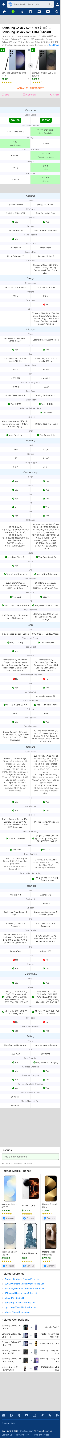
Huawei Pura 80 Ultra (49, 1205)
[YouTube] (27, 1415)
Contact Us (7, 1435)
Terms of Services (41, 1435)
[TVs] (48, 12)
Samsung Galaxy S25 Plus (9, 1253)
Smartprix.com (26, 1431)
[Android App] (57, 1415)
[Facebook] (11, 1415)
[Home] (4, 12)
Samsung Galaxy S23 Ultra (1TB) (14, 74)
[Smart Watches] (56, 12)
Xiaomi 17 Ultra (28, 1205)
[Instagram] (34, 1415)
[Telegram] (42, 1415)
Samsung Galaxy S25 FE (9, 1205)
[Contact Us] (4, 1415)
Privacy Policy (22, 1435)
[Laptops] (39, 12)
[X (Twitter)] (19, 1415)
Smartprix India (8, 1423)
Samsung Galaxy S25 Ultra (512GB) (44, 74)
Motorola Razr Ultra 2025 (48, 1253)
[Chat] (13, 12)
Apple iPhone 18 (29, 1253)
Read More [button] (54, 45)
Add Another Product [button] (30, 88)
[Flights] (21, 12)
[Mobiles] (30, 12)
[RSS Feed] (50, 1415)
